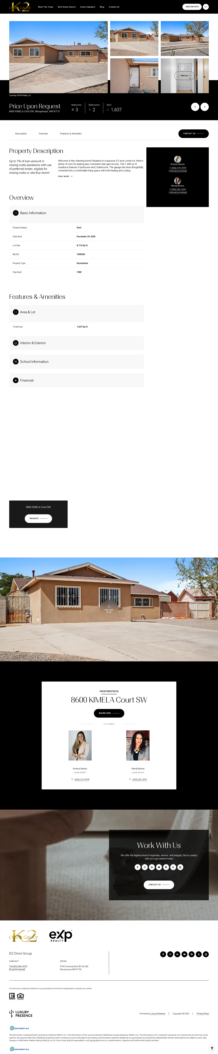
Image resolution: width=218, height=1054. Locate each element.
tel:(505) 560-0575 (18, 966)
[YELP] (199, 954)
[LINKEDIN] (177, 954)
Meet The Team (45, 7)
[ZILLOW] (206, 954)
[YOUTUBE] (184, 954)
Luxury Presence (158, 1013)
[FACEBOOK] (163, 954)
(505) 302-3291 (178, 189)
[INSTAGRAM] (170, 954)
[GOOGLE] (192, 954)
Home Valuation (87, 7)
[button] (193, 133)
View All (184, 76)
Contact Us (114, 7)
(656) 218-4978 (178, 168)
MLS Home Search (67, 7)
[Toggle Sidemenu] (206, 7)
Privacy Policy (203, 1013)
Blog (102, 7)
